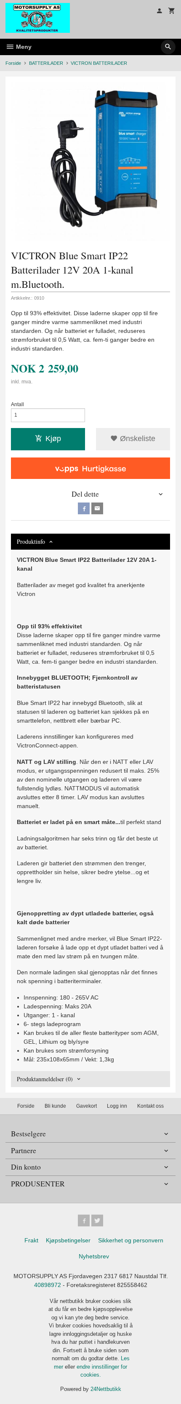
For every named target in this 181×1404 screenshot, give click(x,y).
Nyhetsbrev (94, 1256)
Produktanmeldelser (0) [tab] (45, 1079)
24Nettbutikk (105, 1389)
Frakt (31, 1240)
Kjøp (53, 438)
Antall (17, 404)
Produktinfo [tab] (31, 541)
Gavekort (86, 1106)
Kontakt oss (150, 1106)
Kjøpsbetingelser (68, 1240)
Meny (23, 46)
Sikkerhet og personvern (130, 1240)
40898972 (47, 1285)
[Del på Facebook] (84, 508)
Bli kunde (55, 1106)
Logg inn (117, 1106)
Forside (13, 63)
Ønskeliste (136, 438)
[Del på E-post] (97, 508)
